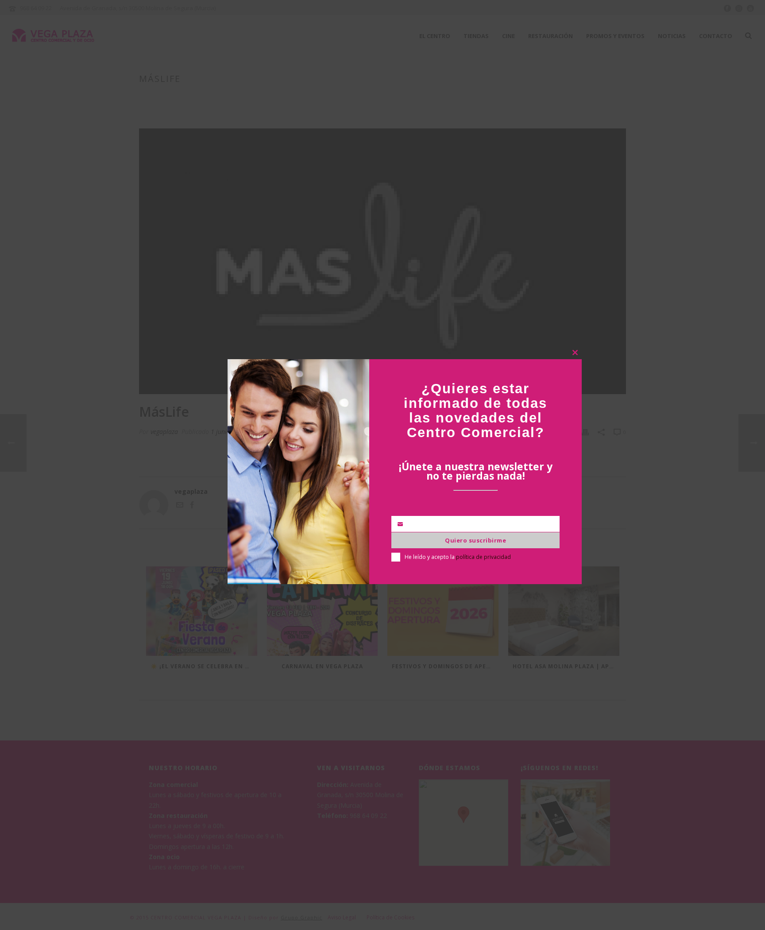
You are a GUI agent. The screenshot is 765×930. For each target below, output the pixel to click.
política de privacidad (483, 557)
